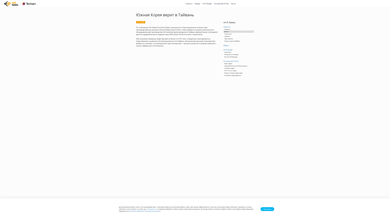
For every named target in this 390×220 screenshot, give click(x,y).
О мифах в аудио (229, 68)
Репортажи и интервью (231, 54)
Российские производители (232, 75)
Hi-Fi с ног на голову (230, 71)
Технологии (228, 34)
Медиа (197, 4)
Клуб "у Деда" (228, 63)
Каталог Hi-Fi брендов (230, 57)
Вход (385, 5)
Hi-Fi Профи (207, 4)
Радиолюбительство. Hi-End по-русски (235, 66)
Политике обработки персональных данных (145, 211)
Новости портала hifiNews (232, 41)
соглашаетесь (151, 209)
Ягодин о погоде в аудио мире (233, 73)
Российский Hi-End (221, 4)
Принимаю (267, 209)
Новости (189, 4)
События (227, 36)
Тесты (233, 4)
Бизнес (226, 31)
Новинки (227, 29)
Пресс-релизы (228, 39)
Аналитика (227, 52)
